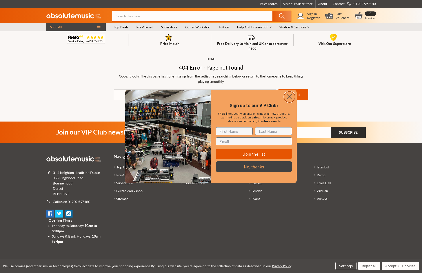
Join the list (254, 154)
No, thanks (254, 166)
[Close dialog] (289, 96)
